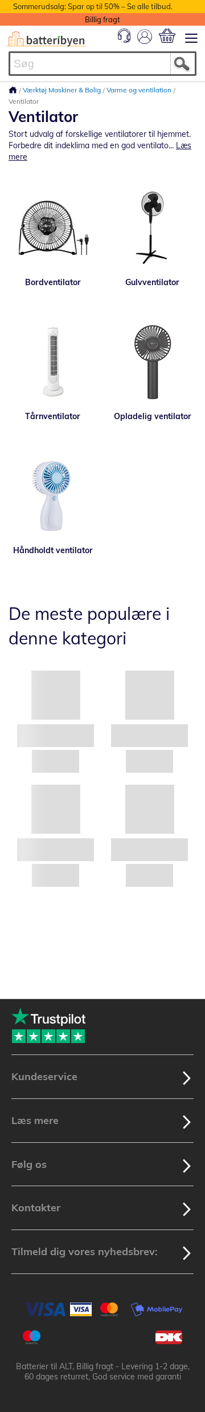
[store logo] (46, 39)
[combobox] (102, 63)
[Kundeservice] (124, 40)
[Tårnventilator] (53, 362)
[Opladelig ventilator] (152, 362)
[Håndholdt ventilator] (53, 496)
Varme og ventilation (139, 90)
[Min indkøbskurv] (167, 36)
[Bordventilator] (53, 228)
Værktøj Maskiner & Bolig (62, 90)
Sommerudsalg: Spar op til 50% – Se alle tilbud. (93, 6)
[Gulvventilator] (152, 228)
